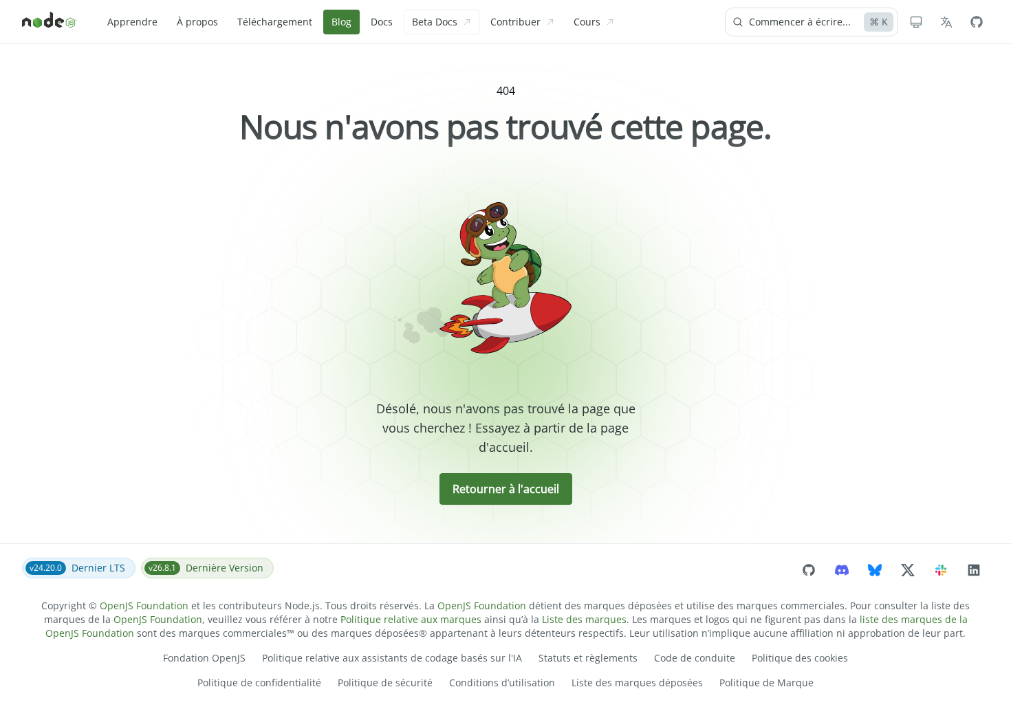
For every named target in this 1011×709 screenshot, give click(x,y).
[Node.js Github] (976, 22)
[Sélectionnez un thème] (916, 22)
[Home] (49, 22)
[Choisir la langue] (946, 22)
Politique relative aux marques (410, 619)
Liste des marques (584, 619)
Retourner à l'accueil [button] (506, 489)
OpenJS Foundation (144, 605)
